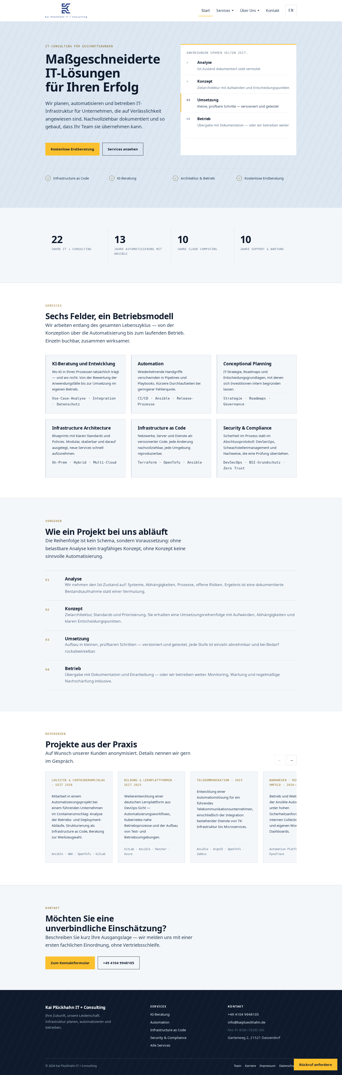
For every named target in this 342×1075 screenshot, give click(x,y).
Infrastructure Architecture (81, 428)
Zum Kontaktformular (70, 962)
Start (205, 10)
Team (237, 1066)
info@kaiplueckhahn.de (246, 1022)
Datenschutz (288, 1066)
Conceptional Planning (247, 364)
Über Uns (248, 10)
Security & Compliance (247, 428)
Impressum (267, 1066)
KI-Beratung (160, 1014)
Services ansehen (123, 149)
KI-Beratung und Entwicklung (83, 364)
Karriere (250, 1066)
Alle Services (160, 1045)
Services (223, 10)
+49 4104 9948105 (118, 962)
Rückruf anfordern (315, 1064)
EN (291, 10)
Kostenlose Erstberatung (72, 149)
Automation (151, 364)
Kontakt (272, 10)
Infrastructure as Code (162, 428)
